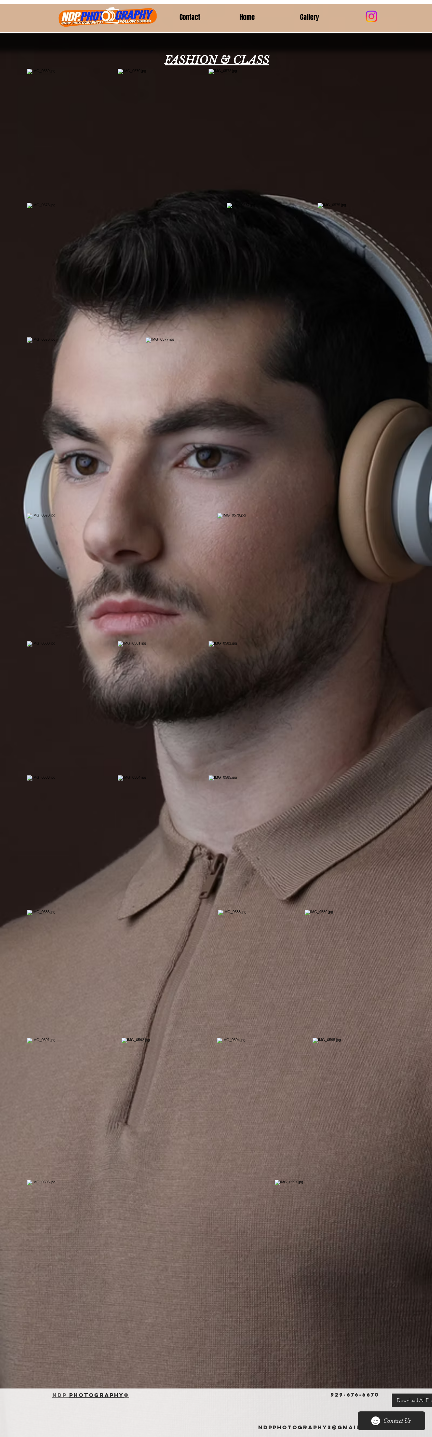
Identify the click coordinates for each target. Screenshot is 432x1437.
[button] (325, 17)
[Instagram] (371, 16)
